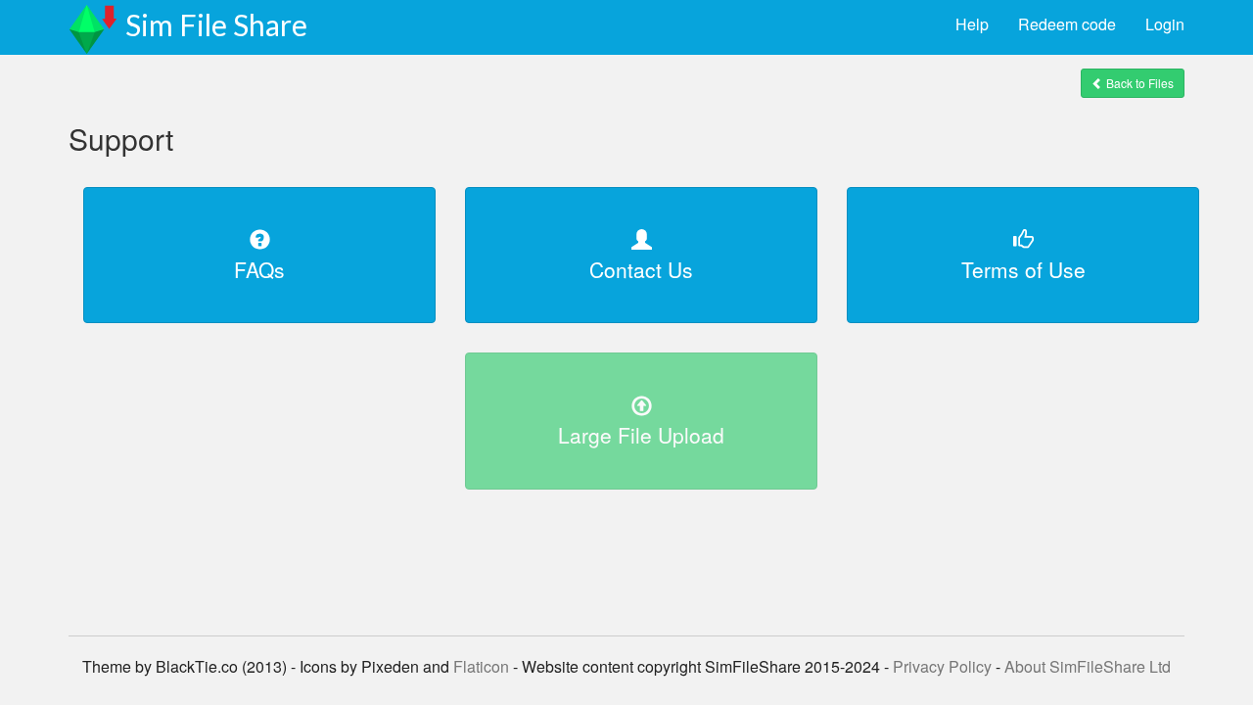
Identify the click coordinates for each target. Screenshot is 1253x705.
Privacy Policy (942, 666)
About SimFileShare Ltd (1087, 666)
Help (972, 24)
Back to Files (1138, 82)
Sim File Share (216, 24)
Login (1164, 24)
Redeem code (1067, 24)
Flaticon (481, 666)
